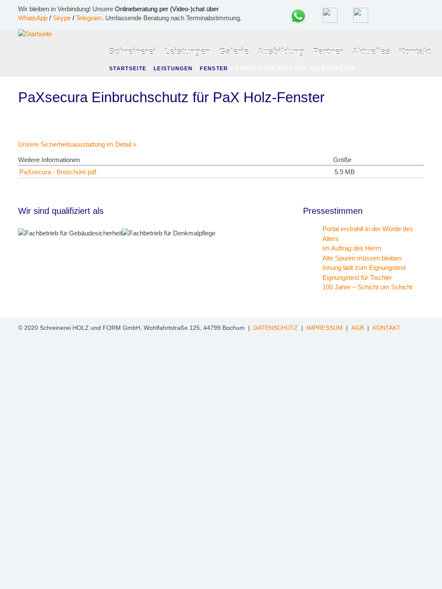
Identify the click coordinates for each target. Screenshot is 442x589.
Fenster (214, 69)
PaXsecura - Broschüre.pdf (57, 171)
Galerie (234, 51)
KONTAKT (387, 328)
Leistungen (187, 51)
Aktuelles (371, 51)
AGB (357, 328)
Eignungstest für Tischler (357, 277)
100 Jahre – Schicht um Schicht (367, 287)
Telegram (89, 18)
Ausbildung (280, 51)
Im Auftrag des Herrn (351, 248)
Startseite (127, 69)
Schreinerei (132, 51)
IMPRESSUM (324, 328)
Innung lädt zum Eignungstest (364, 267)
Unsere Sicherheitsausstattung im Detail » (77, 144)
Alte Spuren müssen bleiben (361, 258)
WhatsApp (32, 18)
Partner (328, 51)
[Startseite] (35, 34)
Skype (62, 18)
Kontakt (415, 51)
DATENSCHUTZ (275, 328)
